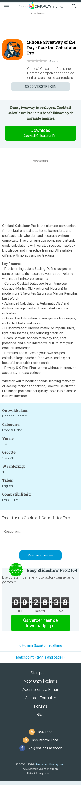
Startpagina (41, 672)
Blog (41, 714)
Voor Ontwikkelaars (40, 681)
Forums (40, 706)
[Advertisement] (40, 26)
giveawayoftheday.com (49, 764)
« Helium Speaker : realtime (40, 645)
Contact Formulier (40, 697)
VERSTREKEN (40, 86)
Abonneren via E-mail (40, 689)
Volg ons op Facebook (45, 748)
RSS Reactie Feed (45, 740)
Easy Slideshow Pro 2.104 (52, 570)
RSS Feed (45, 732)
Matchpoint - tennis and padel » (40, 657)
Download (41, 133)
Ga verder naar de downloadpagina (40, 623)
